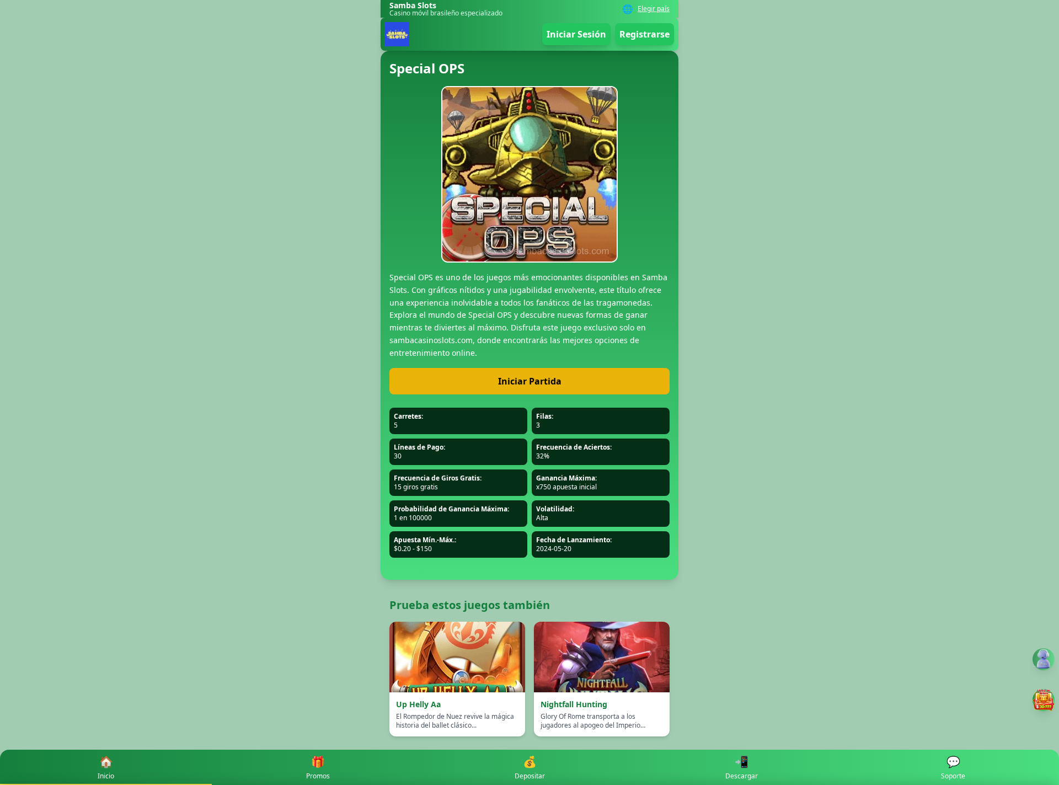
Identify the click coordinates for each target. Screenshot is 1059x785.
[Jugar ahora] (1044, 700)
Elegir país (654, 8)
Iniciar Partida (529, 381)
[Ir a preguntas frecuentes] (1044, 659)
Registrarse (644, 34)
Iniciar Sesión (576, 34)
